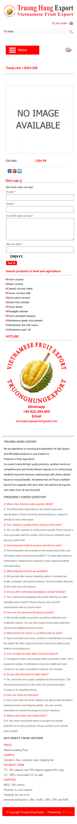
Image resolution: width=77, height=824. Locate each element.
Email (10, 203)
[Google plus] (15, 172)
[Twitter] (20, 172)
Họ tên (10, 191)
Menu (22, 50)
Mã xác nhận (14, 244)
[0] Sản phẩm (59, 23)
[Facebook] (10, 172)
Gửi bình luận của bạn (19, 215)
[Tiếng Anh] (68, 50)
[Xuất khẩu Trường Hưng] (38, 10)
